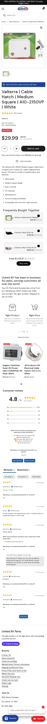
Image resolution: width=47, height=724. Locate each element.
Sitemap (5, 686)
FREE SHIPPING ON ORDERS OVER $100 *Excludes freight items (23, 2)
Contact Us (6, 655)
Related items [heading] (23, 337)
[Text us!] (38, 719)
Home (4, 22)
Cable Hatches (14, 22)
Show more (23, 616)
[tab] (23, 470)
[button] (4, 148)
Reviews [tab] (9, 469)
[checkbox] (36, 477)
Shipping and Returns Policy (12, 667)
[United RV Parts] (22, 9)
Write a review (29, 460)
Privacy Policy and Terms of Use (14, 671)
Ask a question (17, 460)
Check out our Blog (9, 661)
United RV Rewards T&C (11, 677)
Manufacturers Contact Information (16, 664)
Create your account (10, 680)
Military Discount (8, 674)
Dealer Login (6, 683)
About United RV (8, 658)
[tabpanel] (23, 548)
